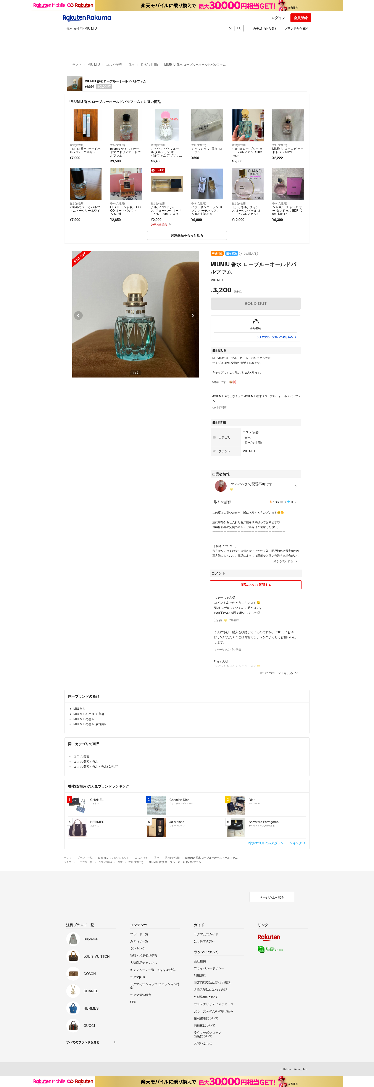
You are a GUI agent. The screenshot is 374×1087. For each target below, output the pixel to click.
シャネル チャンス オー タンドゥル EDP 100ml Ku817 (287, 210)
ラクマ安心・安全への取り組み (274, 337)
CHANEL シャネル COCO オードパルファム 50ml (125, 210)
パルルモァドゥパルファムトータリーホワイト (85, 210)
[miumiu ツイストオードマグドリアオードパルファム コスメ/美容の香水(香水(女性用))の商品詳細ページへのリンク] (126, 125)
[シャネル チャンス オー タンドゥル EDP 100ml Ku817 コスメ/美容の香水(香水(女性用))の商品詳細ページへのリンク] (288, 184)
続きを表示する (283, 561)
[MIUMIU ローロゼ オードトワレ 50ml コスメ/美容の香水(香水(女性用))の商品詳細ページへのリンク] (288, 125)
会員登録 (301, 17)
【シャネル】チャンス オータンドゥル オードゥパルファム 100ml (247, 212)
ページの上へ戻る (272, 897)
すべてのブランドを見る (83, 1042)
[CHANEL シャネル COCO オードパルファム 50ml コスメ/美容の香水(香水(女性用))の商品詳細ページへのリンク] (126, 184)
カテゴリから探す (265, 28)
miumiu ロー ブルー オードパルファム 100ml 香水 (247, 151)
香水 (131, 64)
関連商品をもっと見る (187, 235)
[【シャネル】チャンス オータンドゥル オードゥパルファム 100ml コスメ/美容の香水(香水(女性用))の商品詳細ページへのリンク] (248, 184)
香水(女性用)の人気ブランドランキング (275, 843)
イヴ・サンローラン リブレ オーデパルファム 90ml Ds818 (206, 210)
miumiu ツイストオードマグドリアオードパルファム (125, 151)
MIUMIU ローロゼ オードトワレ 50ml (287, 150)
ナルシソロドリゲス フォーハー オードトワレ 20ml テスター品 (166, 212)
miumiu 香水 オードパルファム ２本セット (85, 150)
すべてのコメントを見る (276, 673)
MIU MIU (94, 64)
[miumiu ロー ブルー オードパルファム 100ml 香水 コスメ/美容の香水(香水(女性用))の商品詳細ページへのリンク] (248, 125)
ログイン (278, 17)
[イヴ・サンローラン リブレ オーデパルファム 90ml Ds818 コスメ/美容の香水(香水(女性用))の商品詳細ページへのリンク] (207, 184)
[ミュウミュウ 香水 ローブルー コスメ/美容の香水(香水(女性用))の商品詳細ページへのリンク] (207, 125)
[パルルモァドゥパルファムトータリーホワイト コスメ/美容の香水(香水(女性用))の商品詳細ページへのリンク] (86, 184)
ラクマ (76, 64)
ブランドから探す (296, 28)
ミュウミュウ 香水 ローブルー (206, 150)
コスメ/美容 (114, 64)
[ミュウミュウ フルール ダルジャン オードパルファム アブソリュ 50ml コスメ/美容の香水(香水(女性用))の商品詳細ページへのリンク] (167, 125)
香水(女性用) (149, 64)
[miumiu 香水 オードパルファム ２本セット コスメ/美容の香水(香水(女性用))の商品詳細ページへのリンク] (86, 125)
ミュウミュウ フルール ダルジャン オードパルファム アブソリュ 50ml (165, 153)
